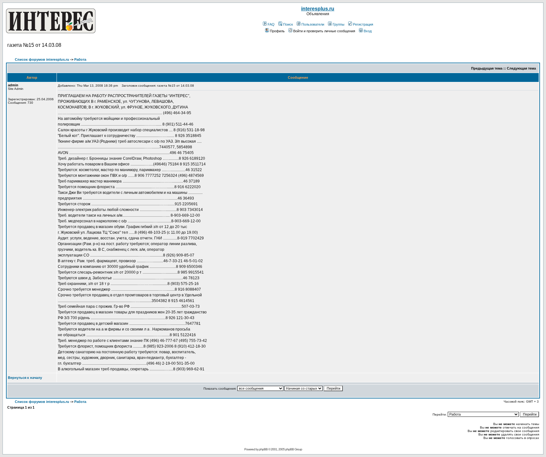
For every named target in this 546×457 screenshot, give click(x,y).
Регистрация (363, 24)
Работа (80, 59)
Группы (338, 24)
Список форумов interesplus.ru (42, 59)
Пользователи (312, 24)
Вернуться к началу (25, 378)
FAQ (271, 24)
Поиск (288, 24)
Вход (368, 31)
